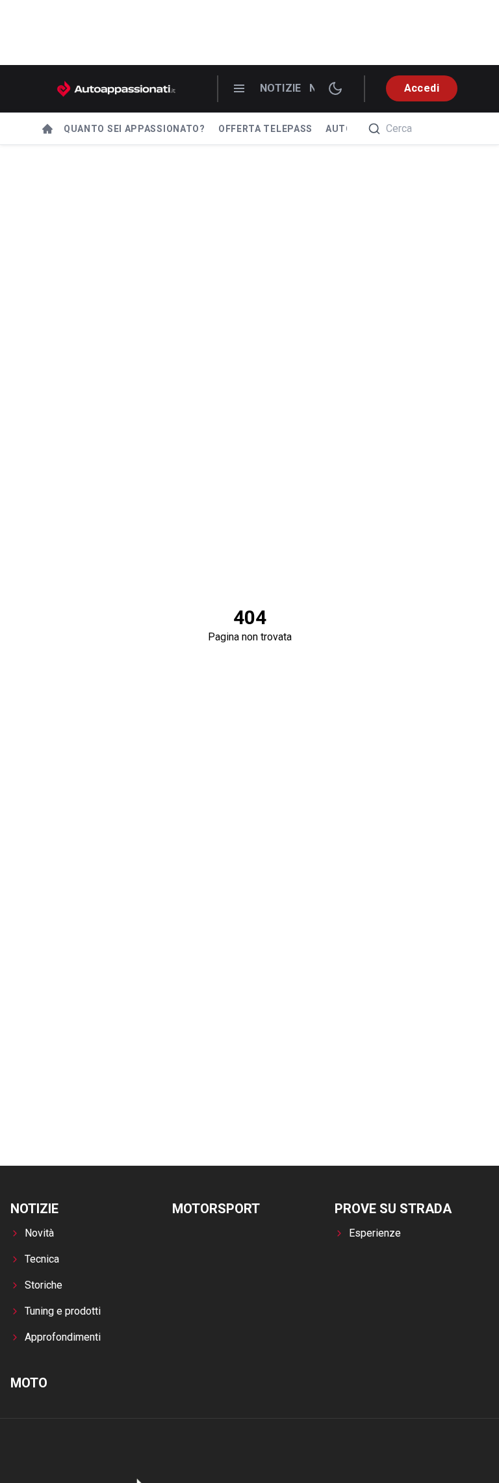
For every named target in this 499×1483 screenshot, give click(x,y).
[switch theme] (335, 88)
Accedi (421, 88)
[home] (47, 129)
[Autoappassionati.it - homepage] (116, 88)
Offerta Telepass (265, 129)
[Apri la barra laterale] (239, 88)
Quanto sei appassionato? (134, 129)
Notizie (280, 88)
